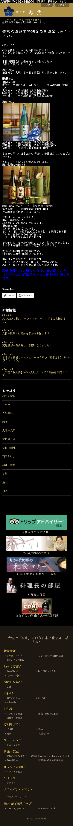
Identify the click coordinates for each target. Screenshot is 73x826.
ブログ (46, 5)
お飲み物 (11, 702)
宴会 (9, 687)
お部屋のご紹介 (14, 714)
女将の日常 (8, 439)
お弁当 (41, 698)
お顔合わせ (43, 734)
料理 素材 (8, 465)
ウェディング (13, 745)
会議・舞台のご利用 (48, 714)
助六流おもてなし (47, 671)
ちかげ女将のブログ (29, 20)
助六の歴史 (12, 671)
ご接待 (10, 729)
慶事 (9, 734)
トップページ (9, 20)
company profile (16, 808)
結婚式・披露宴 (14, 718)
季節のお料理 (13, 698)
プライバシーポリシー (18, 797)
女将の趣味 (8, 448)
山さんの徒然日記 (16, 660)
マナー (6, 404)
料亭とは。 (8, 456)
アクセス (62, 5)
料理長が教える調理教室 (50, 760)
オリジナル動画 (14, 772)
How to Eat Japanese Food (53, 756)
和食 (4, 422)
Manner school (46, 808)
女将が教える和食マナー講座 (21, 756)
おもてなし (8, 396)
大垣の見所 (8, 430)
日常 (4, 473)
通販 (4, 482)
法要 (40, 729)
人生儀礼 (7, 413)
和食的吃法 (12, 760)
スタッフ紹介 (13, 676)
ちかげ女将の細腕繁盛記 (50, 656)
